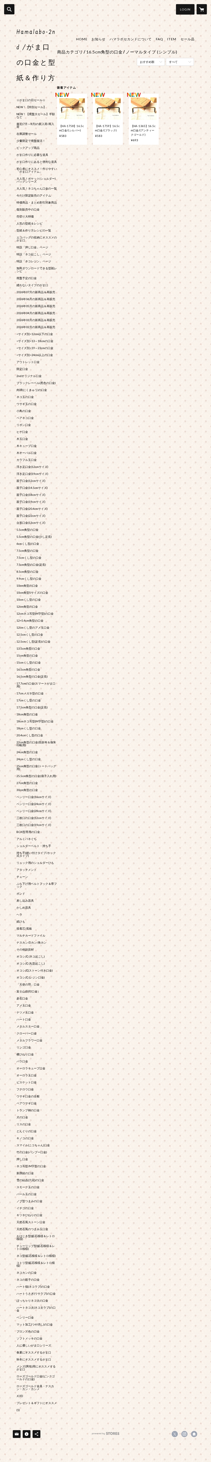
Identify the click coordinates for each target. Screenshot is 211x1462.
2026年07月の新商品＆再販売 (35, 292)
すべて (173, 62)
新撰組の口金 (25, 1173)
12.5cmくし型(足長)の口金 (33, 641)
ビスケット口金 (26, 1082)
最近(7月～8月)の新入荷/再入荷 (35, 125)
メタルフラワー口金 (29, 1040)
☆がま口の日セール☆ (30, 100)
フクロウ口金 (25, 1089)
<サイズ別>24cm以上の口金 (34, 355)
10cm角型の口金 (27, 585)
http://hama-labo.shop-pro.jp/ (194, 1434)
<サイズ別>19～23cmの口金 (34, 348)
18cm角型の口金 (27, 714)
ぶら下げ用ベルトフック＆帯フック (36, 885)
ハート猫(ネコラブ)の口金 (33, 1286)
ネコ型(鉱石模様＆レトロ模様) (36, 1255)
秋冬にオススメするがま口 (33, 1359)
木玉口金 (22, 438)
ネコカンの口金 (26, 1272)
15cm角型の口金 (27, 655)
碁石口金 (22, 998)
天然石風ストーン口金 (30, 1222)
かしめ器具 (23, 907)
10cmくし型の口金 (28, 599)
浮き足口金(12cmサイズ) (32, 466)
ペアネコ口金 (25, 417)
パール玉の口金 (26, 1194)
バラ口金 (22, 1061)
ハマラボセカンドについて (131, 39)
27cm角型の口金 (27, 783)
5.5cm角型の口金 (27, 529)
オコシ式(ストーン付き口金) (34, 970)
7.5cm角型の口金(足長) (31, 564)
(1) (18, 1410)
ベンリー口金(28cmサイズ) (33, 811)
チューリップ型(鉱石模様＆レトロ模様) (35, 1247)
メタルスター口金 (28, 1026)
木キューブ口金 (26, 445)
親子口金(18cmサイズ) (30, 494)
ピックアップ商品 (28, 147)
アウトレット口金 (28, 362)
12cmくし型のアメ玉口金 (32, 627)
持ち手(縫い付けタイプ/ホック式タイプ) (36, 854)
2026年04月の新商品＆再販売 (35, 313)
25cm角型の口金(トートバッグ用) (36, 767)
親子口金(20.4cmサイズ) (32, 508)
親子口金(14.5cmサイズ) (32, 487)
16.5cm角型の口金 (28, 669)
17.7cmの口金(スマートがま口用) (35, 685)
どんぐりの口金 (26, 1131)
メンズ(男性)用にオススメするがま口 (36, 1368)
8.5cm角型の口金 (27, 571)
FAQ (159, 39)
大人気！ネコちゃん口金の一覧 (36, 188)
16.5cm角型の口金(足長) (32, 676)
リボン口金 (23, 424)
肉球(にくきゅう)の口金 (31, 390)
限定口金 (22, 369)
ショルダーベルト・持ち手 (33, 845)
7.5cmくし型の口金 (28, 557)
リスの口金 (23, 1124)
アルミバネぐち (26, 838)
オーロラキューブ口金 (30, 1068)
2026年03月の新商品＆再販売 (35, 320)
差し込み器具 (25, 900)
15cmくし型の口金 (28, 662)
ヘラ (19, 914)
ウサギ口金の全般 (28, 1096)
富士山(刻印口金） (28, 991)
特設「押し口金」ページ (32, 247)
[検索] (9, 9)
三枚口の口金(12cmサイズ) (33, 818)
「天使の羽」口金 (28, 984)
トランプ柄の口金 (28, 1110)
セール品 (188, 39)
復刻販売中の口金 (28, 209)
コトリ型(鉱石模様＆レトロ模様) (35, 1264)
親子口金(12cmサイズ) (30, 480)
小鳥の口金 (23, 410)
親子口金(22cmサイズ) (30, 515)
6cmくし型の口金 (27, 543)
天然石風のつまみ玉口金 (32, 1229)
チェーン (22, 876)
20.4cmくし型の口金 (29, 735)
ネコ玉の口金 (25, 397)
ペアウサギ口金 (26, 1103)
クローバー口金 (26, 1033)
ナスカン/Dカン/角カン (31, 942)
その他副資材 (25, 949)
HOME (81, 39)
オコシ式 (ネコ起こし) (30, 956)
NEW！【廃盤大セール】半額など (35, 115)
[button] (185, 9)
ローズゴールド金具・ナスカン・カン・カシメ (35, 1387)
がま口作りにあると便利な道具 (36, 161)
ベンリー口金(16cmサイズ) (33, 797)
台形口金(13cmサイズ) (30, 522)
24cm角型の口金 (27, 752)
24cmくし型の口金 (28, 759)
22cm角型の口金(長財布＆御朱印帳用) (36, 744)
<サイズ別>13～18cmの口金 (34, 341)
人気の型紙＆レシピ (29, 223)
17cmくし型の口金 (28, 700)
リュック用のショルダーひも (35, 862)
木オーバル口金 (26, 452)
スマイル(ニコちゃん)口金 (33, 1145)
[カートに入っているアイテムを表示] (202, 9)
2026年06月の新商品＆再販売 (35, 299)
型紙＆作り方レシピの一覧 (33, 230)
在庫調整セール (26, 133)
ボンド (20, 893)
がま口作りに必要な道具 (32, 154)
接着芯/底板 (24, 928)
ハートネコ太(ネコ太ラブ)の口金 (36, 1309)
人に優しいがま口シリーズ (33, 1345)
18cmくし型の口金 (28, 728)
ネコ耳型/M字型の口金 (31, 1166)
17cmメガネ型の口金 (30, 693)
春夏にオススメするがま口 (33, 1352)
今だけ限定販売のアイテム (33, 195)
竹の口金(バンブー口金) (31, 1152)
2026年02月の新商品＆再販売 (35, 327)
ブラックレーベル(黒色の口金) (36, 383)
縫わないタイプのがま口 (32, 285)
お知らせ (98, 39)
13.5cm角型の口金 (28, 648)
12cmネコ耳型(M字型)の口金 (35, 613)
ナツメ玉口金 (25, 1012)
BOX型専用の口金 (28, 831)
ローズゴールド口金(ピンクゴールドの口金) (35, 1378)
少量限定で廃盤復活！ (30, 140)
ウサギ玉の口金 (26, 404)
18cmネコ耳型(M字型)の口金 (35, 721)
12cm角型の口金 (27, 606)
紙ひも (20, 921)
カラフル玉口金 (26, 459)
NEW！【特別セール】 (31, 107)
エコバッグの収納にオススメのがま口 (36, 239)
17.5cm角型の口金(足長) (32, 707)
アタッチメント (26, 869)
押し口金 (22, 1159)
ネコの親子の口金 (28, 1279)
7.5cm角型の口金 (27, 550)
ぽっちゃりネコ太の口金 (32, 1300)
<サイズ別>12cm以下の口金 (34, 334)
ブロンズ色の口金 (28, 1331)
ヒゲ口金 (22, 431)
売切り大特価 (25, 216)
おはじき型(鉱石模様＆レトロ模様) (35, 1237)
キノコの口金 (25, 1138)
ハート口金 (23, 1019)
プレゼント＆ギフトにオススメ (36, 1403)
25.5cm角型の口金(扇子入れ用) (36, 776)
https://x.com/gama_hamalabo (175, 1434)
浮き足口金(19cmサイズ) (32, 473)
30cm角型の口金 (27, 790)
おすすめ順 (147, 62)
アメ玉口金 (23, 1005)
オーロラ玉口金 (26, 1075)
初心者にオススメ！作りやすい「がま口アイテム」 (36, 170)
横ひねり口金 (25, 1054)
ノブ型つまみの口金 (29, 1201)
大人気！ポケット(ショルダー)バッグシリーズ (36, 180)
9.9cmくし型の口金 (28, 578)
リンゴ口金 (23, 1047)
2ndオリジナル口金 (29, 376)
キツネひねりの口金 (29, 1215)
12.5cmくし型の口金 (29, 634)
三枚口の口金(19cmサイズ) (33, 825)
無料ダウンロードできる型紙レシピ (36, 270)
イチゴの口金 (25, 1208)
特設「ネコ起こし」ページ (33, 254)
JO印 (19, 1396)
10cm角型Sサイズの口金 (32, 592)
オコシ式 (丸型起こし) (30, 963)
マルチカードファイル (30, 935)
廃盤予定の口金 (26, 278)
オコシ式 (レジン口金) (30, 977)
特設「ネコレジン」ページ (33, 261)
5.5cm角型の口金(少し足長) (34, 536)
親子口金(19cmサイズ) (30, 501)
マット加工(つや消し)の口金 (34, 1324)
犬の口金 (22, 1117)
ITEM (171, 39)
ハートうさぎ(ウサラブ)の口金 (36, 1293)
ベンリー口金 (25, 1317)
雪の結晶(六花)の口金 (30, 1180)
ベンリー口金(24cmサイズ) (33, 804)
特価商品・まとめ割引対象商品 (36, 202)
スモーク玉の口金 (28, 1187)
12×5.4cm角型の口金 (29, 620)
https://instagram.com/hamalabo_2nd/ (184, 1434)
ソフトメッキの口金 (29, 1338)
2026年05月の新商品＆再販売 (35, 306)
